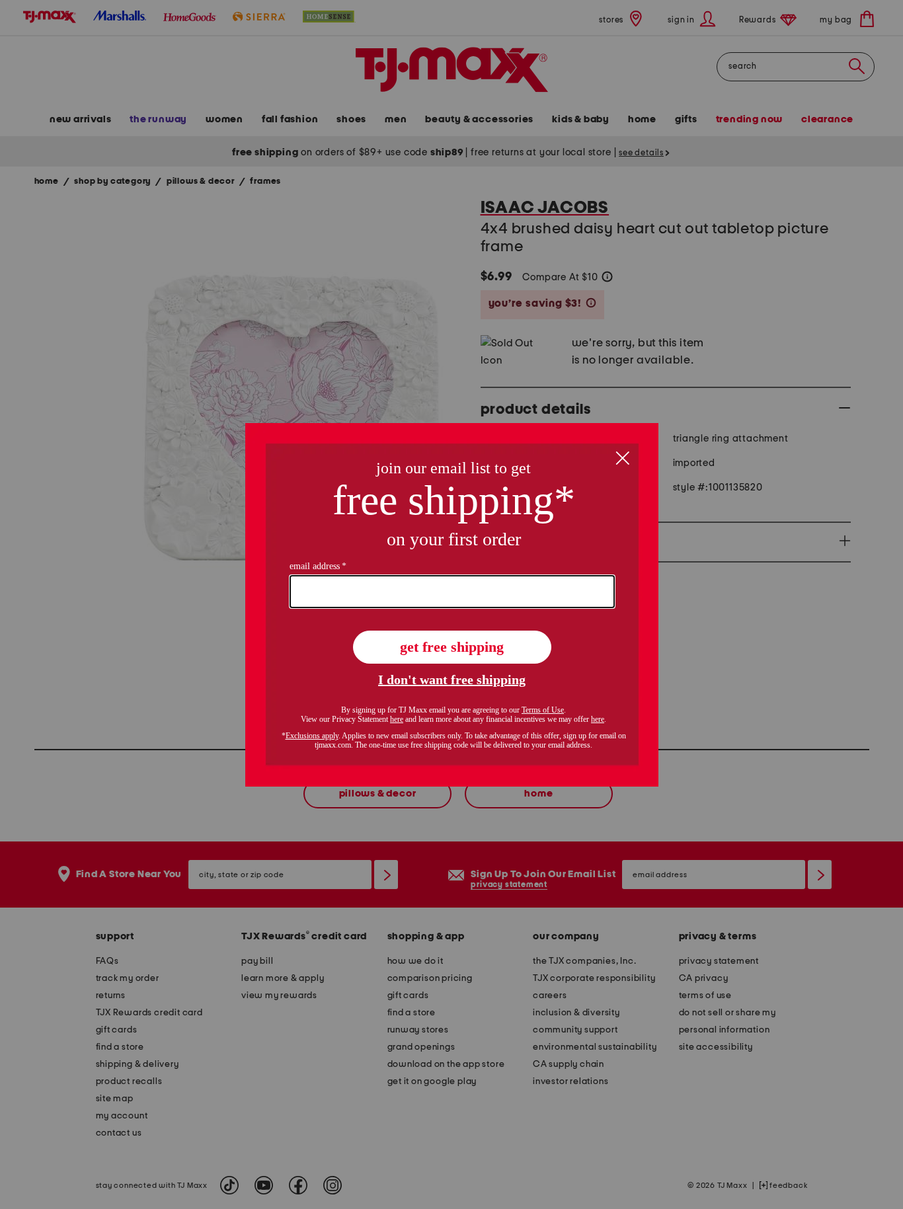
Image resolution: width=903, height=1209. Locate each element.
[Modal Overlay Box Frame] (451, 605)
